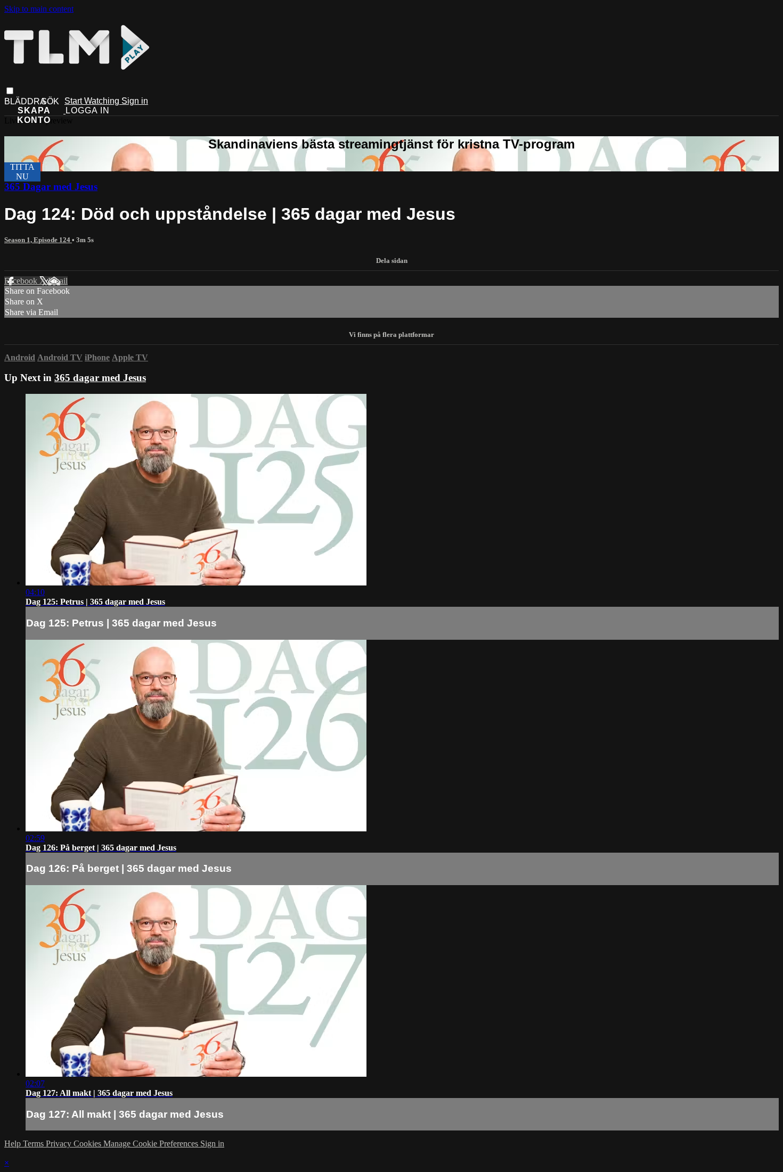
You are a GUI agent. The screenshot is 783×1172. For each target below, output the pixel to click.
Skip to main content (39, 8)
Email (58, 280)
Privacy (60, 1143)
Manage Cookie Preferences (151, 1143)
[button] (9, 90)
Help (13, 1143)
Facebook (21, 280)
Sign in (134, 100)
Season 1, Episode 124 (38, 240)
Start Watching (92, 100)
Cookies (88, 1143)
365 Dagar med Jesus (50, 186)
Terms (34, 1143)
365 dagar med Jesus (100, 377)
